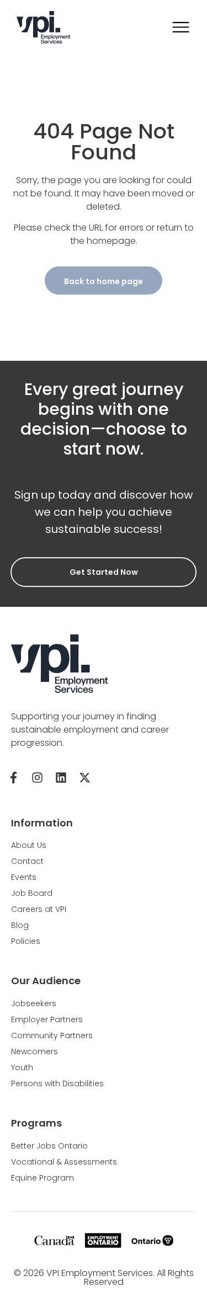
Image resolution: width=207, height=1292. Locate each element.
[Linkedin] (60, 777)
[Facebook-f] (13, 777)
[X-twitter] (84, 777)
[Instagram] (37, 777)
